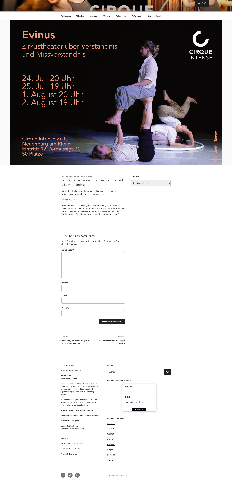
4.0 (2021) (111, 439)
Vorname (128, 387)
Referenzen (136, 16)
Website (65, 308)
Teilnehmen (121, 16)
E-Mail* (127, 397)
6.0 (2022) (111, 450)
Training (106, 16)
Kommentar (67, 250)
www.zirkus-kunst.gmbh (70, 421)
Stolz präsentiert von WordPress (117, 475)
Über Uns (93, 16)
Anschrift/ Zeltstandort (69, 454)
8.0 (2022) (111, 460)
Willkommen (66, 16)
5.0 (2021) (111, 444)
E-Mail (65, 295)
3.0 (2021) (111, 434)
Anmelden (139, 409)
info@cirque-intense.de (74, 443)
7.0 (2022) (111, 455)
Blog (149, 16)
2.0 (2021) (111, 429)
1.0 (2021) (111, 423)
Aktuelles (80, 16)
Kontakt (159, 16)
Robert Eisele (85, 177)
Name (64, 283)
